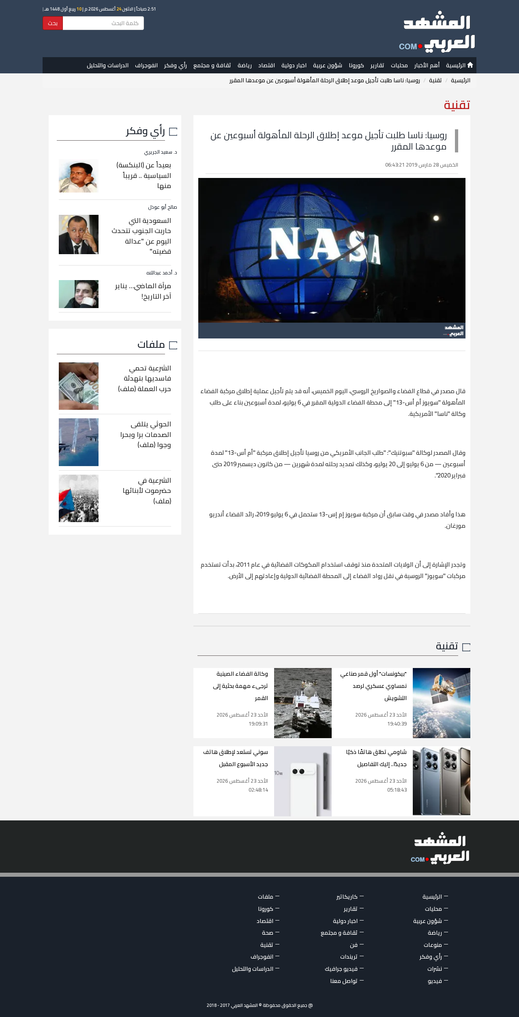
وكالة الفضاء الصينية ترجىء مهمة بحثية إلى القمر (240, 685)
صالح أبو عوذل (162, 207)
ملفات (151, 344)
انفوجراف (146, 65)
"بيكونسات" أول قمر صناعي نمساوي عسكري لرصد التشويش (373, 685)
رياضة (245, 65)
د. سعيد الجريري (160, 151)
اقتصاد (266, 65)
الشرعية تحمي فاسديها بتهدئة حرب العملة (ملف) (144, 378)
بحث (53, 23)
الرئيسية (456, 65)
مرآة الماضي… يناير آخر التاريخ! (143, 291)
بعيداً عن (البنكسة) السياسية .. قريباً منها (143, 175)
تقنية (435, 80)
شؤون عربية (327, 65)
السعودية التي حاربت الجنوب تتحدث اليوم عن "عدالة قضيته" (141, 236)
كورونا (356, 65)
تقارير (377, 65)
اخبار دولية (294, 65)
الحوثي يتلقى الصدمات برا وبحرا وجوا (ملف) (145, 434)
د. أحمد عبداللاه (161, 272)
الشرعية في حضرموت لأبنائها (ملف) (146, 490)
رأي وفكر (175, 65)
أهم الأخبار (427, 65)
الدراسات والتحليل (108, 65)
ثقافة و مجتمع (212, 65)
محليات (399, 65)
